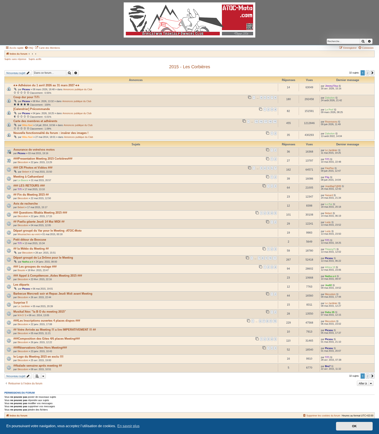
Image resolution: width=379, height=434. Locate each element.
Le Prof (329, 109)
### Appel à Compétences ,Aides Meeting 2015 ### (47, 275)
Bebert (25, 171)
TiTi (327, 159)
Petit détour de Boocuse (29, 239)
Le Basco (23, 180)
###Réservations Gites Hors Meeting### (40, 347)
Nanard (329, 195)
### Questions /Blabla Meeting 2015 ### (40, 212)
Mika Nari (27, 125)
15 (256, 121)
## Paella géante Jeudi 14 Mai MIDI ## (38, 221)
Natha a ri (27, 261)
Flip (327, 177)
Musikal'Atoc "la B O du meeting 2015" (39, 311)
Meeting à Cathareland (28, 176)
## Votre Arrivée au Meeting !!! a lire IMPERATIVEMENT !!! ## (54, 329)
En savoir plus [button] (128, 426)
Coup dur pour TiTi (26, 97)
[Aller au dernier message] (340, 86)
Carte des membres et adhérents (35, 121)
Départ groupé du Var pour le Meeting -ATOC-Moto (47, 230)
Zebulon (330, 97)
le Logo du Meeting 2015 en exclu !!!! (38, 356)
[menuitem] (29, 47)
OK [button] (354, 426)
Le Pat (328, 204)
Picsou (26, 89)
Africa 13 (330, 267)
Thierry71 (330, 249)
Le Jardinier (331, 150)
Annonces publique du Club (77, 89)
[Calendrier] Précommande (31, 109)
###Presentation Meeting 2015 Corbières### (42, 158)
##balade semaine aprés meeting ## (37, 365)
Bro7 (328, 366)
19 (275, 121)
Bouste (21, 270)
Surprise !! (20, 302)
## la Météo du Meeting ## (31, 248)
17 (266, 121)
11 (275, 258)
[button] (372, 73)
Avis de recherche (25, 203)
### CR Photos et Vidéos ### (32, 167)
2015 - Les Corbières (189, 66)
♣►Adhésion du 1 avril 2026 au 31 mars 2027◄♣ (46, 85)
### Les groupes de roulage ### (35, 266)
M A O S (22, 315)
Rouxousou (331, 121)
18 (270, 121)
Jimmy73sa (331, 86)
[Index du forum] (189, 20)
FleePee (329, 168)
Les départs (21, 284)
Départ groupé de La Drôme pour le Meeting (43, 257)
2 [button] (367, 73)
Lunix (328, 222)
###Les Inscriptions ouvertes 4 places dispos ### (46, 320)
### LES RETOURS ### (29, 185)
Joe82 (328, 285)
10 (270, 258)
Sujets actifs (35, 59)
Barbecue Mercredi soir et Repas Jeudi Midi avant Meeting (52, 293)
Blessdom (23, 162)
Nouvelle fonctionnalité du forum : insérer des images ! (50, 133)
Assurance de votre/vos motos (34, 149)
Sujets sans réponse (15, 59)
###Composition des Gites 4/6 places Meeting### (46, 338)
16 (261, 121)
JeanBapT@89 (333, 186)
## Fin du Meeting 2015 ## (31, 194)
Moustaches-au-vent (29, 234)
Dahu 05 (329, 312)
